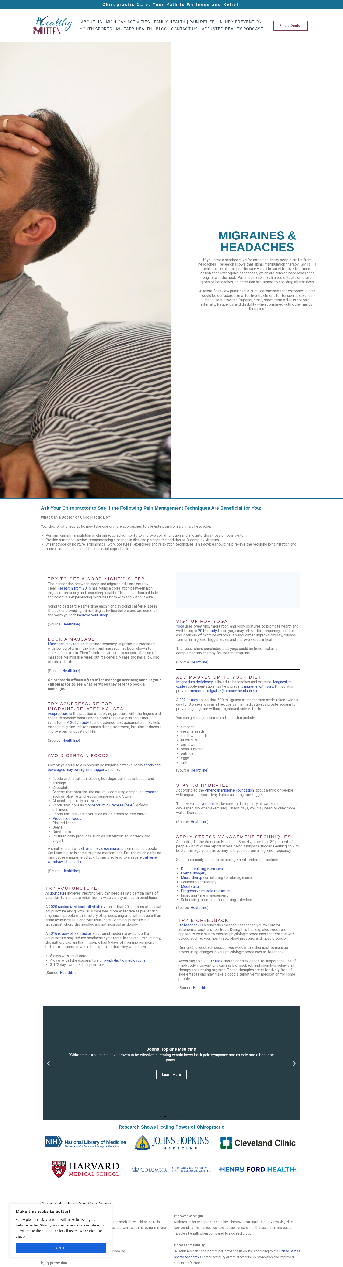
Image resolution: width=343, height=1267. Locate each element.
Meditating (190, 886)
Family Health (170, 22)
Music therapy (192, 877)
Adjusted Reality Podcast (232, 29)
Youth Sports (96, 29)
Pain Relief (202, 22)
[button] (48, 1063)
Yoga (180, 626)
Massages (56, 644)
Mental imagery (193, 873)
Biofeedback (189, 925)
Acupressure (58, 713)
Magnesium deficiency (194, 682)
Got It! (60, 1248)
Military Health (134, 29)
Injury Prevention (240, 22)
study (267, 1222)
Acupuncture (56, 893)
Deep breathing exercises (202, 869)
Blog (161, 29)
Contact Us (184, 29)
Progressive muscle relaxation (205, 891)
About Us (91, 22)
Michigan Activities (128, 22)
